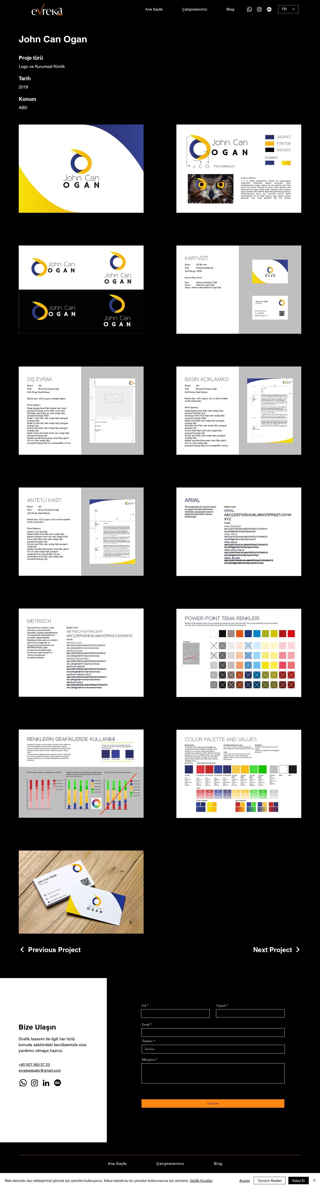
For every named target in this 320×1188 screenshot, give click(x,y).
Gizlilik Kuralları (201, 1180)
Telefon (147, 1041)
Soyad (220, 1005)
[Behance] (269, 9)
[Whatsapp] (249, 9)
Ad (143, 1005)
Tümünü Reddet (270, 1180)
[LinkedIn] (46, 1082)
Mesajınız (148, 1059)
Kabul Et (298, 1180)
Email (146, 1024)
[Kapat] (314, 1180)
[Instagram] (259, 9)
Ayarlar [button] (244, 1180)
